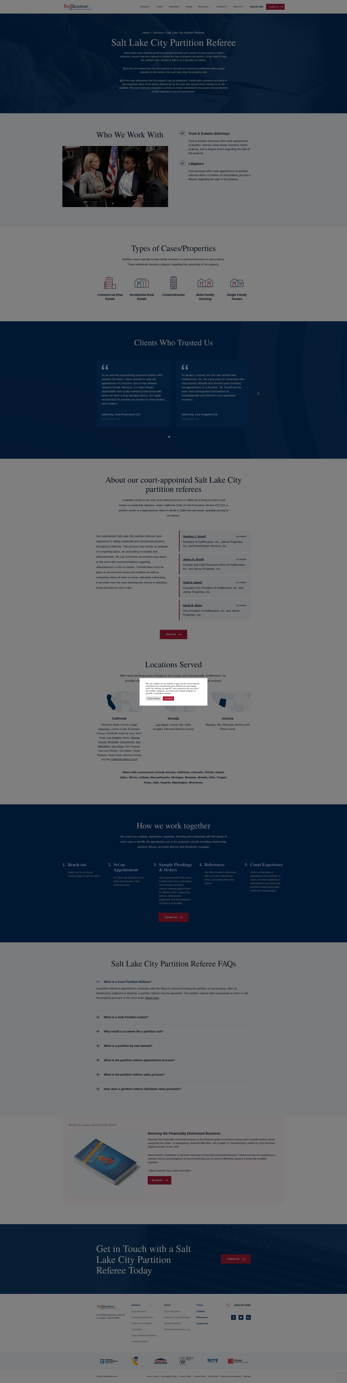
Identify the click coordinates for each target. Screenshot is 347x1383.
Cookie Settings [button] (153, 698)
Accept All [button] (168, 698)
